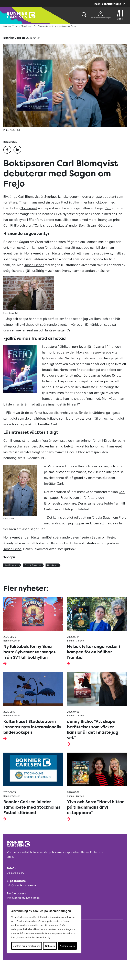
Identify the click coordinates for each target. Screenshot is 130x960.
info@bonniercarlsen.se (21, 885)
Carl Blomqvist (29, 196)
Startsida (7, 26)
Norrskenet (28, 208)
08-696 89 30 (15, 872)
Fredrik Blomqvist (33, 565)
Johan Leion (12, 548)
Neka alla (50, 946)
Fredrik (66, 202)
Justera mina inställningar (26, 946)
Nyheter (16, 26)
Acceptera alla (67, 946)
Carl (108, 208)
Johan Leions (34, 264)
